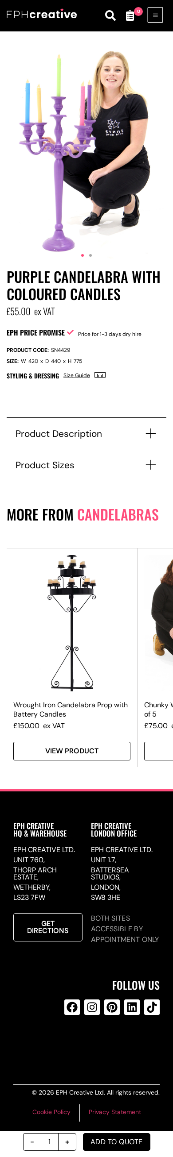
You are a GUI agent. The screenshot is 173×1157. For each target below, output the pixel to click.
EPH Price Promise (36, 332)
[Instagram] (92, 1007)
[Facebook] (72, 1007)
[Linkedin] (132, 1007)
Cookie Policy (51, 1112)
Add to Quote (116, 1141)
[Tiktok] (152, 1007)
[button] (82, 255)
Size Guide (76, 375)
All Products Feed (90, 1043)
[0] (130, 15)
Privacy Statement (115, 1112)
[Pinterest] (112, 1007)
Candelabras (118, 514)
